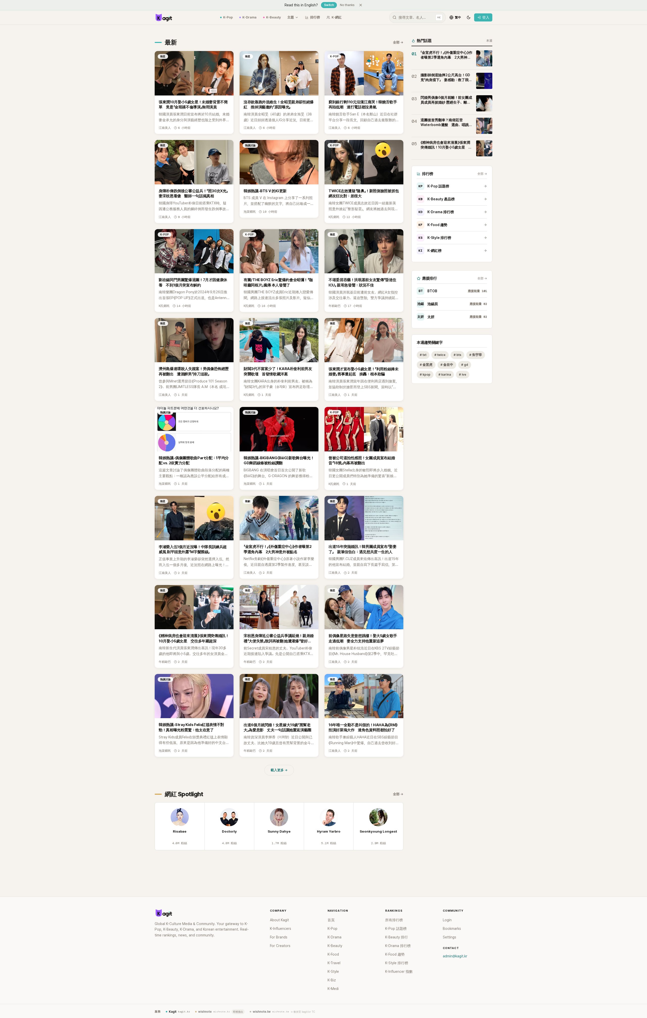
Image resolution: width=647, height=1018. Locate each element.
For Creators (280, 946)
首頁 (331, 920)
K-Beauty (273, 17)
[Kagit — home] (163, 17)
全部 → (398, 42)
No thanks (347, 5)
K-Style (333, 971)
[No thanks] (361, 5)
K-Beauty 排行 (396, 937)
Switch (329, 5)
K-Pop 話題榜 (434, 186)
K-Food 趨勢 (433, 225)
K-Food (333, 954)
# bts (457, 355)
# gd (464, 365)
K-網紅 (337, 17)
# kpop (425, 374)
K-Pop (228, 17)
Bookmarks (452, 929)
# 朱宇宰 (475, 355)
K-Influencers (280, 929)
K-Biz (332, 980)
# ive (462, 374)
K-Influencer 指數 (399, 971)
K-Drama (249, 17)
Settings (449, 937)
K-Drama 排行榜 (436, 212)
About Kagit (279, 920)
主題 (290, 17)
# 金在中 (447, 365)
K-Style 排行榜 (435, 238)
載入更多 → (279, 770)
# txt (423, 355)
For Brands (278, 937)
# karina (444, 374)
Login (447, 920)
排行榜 (315, 17)
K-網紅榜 (430, 251)
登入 (485, 17)
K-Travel (334, 963)
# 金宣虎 (426, 365)
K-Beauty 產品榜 (437, 199)
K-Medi (333, 989)
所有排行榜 (394, 920)
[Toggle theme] (469, 17)
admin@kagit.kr (455, 956)
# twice (440, 355)
